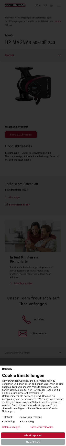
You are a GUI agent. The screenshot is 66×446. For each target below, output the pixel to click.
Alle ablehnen (33, 442)
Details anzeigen (11, 427)
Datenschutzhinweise (41, 427)
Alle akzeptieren (33, 435)
